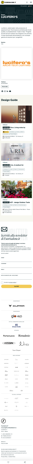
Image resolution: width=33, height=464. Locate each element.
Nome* (2, 257)
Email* (2, 269)
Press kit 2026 (4, 443)
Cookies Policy (11, 456)
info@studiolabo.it (7, 435)
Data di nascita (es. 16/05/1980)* (9, 275)
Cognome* (3, 263)
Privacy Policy (4, 456)
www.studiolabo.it (7, 437)
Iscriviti (16, 286)
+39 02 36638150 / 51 (7, 434)
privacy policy (12, 282)
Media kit (3, 441)
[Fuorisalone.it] (8, 2)
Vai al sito (5, 86)
